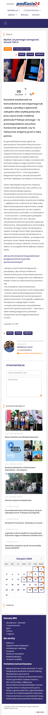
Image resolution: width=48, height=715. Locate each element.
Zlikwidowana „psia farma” (17, 674)
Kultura (9, 631)
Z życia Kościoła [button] (31, 10)
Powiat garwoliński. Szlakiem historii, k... (22, 679)
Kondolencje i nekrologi (16, 648)
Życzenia (10, 651)
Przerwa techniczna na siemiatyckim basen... (25, 696)
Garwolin (10, 4)
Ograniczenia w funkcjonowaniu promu (23, 688)
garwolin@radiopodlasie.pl (30, 353)
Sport (8, 628)
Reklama (24, 15)
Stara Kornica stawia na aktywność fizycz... (25, 676)
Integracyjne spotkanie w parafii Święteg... (24, 671)
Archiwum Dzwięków (15, 654)
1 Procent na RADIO (14, 659)
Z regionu (10, 634)
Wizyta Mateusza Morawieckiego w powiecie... (25, 685)
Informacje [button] (13, 10)
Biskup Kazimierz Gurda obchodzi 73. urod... (24, 668)
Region (8, 49)
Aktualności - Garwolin (15, 623)
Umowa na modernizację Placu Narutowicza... (25, 693)
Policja (30, 54)
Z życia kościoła (13, 625)
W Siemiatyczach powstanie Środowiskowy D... (25, 698)
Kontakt (36, 15)
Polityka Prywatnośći (11, 708)
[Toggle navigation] (5, 23)
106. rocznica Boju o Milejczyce (19, 682)
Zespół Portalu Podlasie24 (17, 645)
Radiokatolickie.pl (13, 656)
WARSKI (41, 712)
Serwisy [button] (12, 15)
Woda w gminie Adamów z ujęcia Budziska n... (25, 690)
